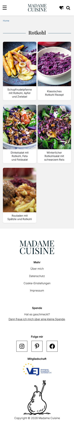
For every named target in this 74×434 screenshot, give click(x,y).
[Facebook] (52, 346)
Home (6, 20)
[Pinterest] (37, 346)
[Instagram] (21, 346)
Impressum (37, 290)
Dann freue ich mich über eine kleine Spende (37, 319)
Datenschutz (37, 276)
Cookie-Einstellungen (37, 283)
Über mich (37, 268)
